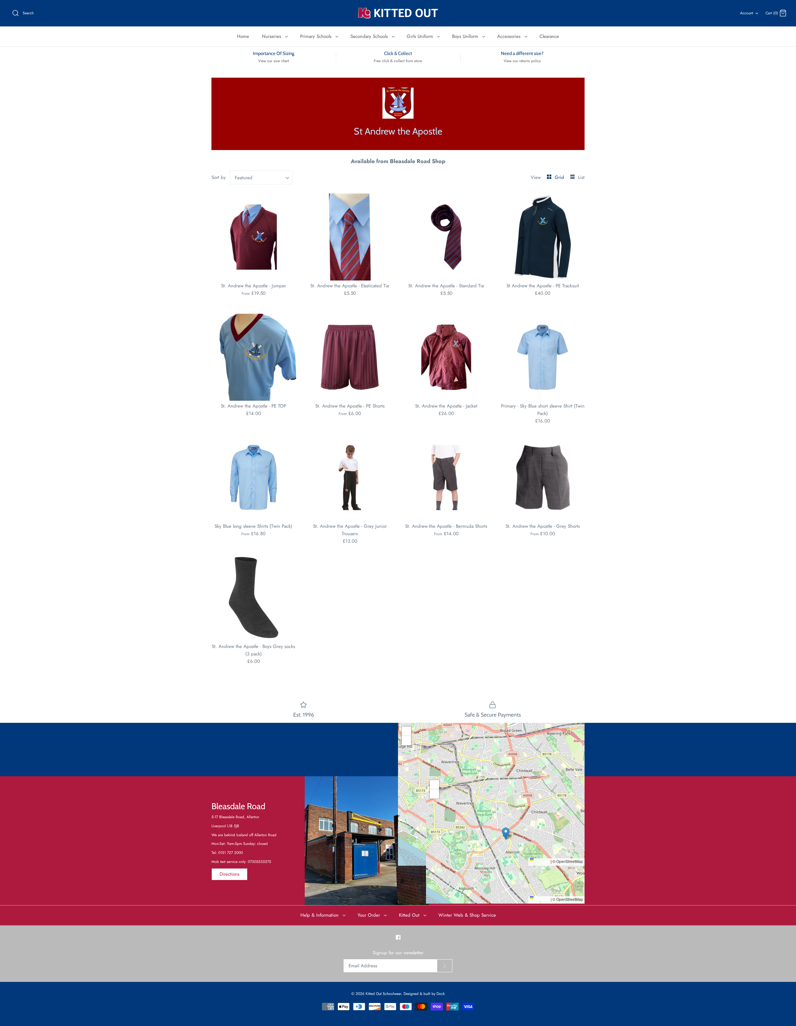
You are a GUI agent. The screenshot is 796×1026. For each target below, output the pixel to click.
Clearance (549, 36)
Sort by (218, 177)
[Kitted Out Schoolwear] (398, 13)
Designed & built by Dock (424, 993)
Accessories (509, 36)
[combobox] (261, 178)
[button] (491, 788)
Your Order (370, 915)
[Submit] (444, 966)
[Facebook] (398, 937)
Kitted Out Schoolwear (383, 993)
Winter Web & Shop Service (467, 915)
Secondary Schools (369, 36)
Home (243, 36)
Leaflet (543, 861)
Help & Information (320, 915)
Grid (560, 177)
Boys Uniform (466, 36)
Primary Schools (316, 36)
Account (746, 13)
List (581, 177)
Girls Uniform (421, 36)
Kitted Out (410, 915)
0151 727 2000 (230, 852)
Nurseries (272, 36)
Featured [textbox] (243, 177)
